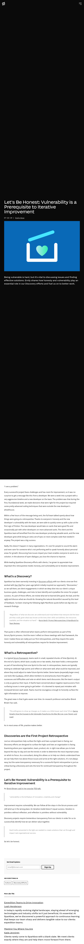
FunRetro (19, 676)
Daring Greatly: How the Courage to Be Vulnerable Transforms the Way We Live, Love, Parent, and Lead (43, 714)
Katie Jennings (11, 932)
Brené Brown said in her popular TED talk (24, 788)
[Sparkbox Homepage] (3, 3)
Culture (8, 883)
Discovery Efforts (20, 883)
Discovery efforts (46, 581)
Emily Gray (19, 218)
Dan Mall (18, 585)
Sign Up (47, 867)
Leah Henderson (13, 906)
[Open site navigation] (80, 3)
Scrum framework (20, 658)
